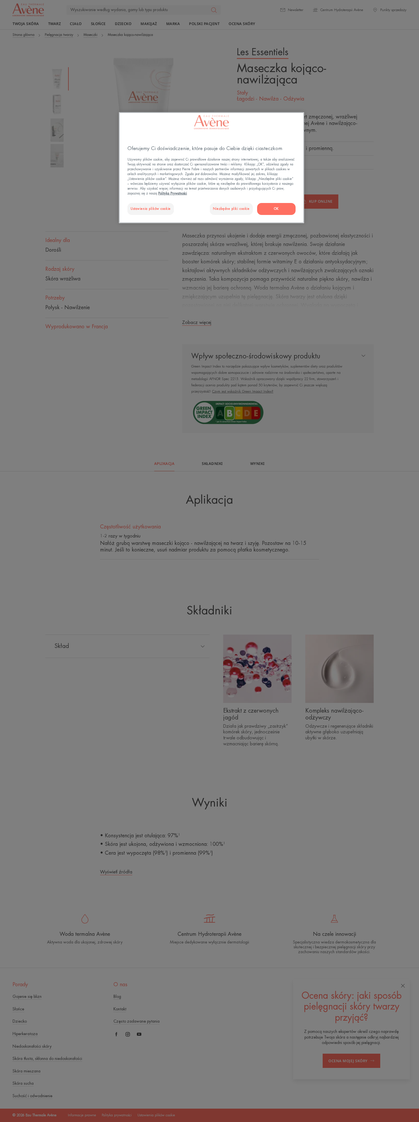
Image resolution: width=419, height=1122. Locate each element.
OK (276, 208)
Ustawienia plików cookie (151, 208)
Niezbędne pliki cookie (231, 208)
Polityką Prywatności (172, 193)
